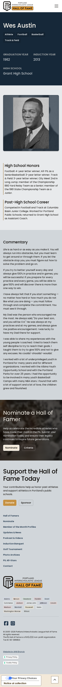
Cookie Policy (11, 663)
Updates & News (12, 532)
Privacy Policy (11, 657)
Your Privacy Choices (24, 678)
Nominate (11, 447)
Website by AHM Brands (14, 651)
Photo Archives (11, 554)
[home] (18, 6)
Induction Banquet (13, 543)
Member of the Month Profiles (19, 526)
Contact (8, 565)
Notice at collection (15, 683)
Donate (9, 502)
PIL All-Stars (10, 560)
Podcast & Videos (13, 538)
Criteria (28, 447)
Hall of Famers (11, 515)
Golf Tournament (12, 549)
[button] (56, 6)
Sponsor (26, 502)
